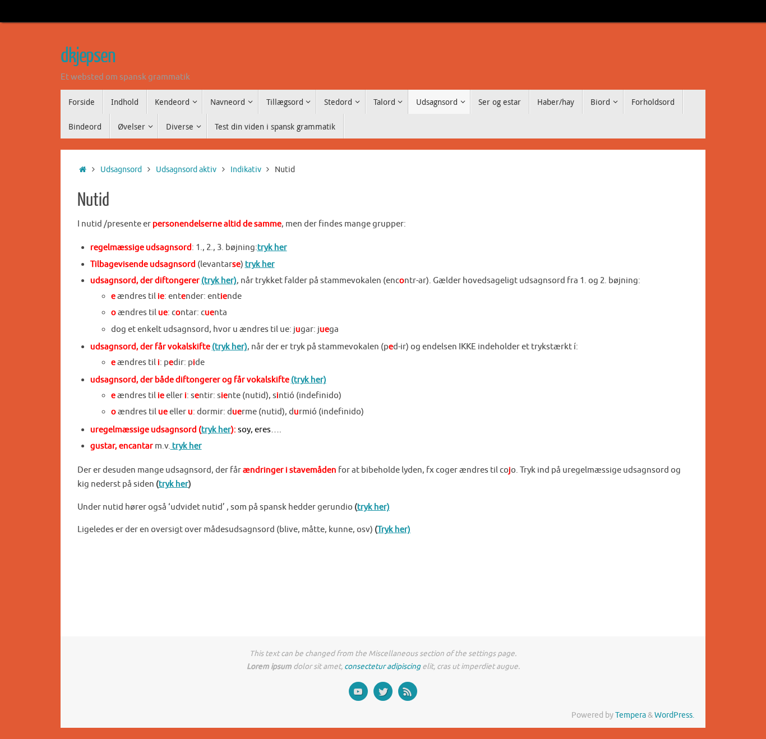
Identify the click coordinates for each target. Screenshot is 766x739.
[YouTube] (358, 691)
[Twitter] (383, 691)
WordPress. (674, 715)
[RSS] (407, 691)
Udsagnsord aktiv (186, 169)
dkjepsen (88, 56)
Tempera (630, 715)
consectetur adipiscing (382, 666)
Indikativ (245, 169)
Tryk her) (393, 529)
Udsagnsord (121, 169)
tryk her (272, 247)
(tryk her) (219, 280)
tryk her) (373, 507)
